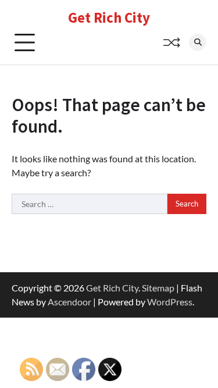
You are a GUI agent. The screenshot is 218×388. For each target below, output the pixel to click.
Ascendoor (69, 301)
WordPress (169, 301)
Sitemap (158, 287)
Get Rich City (109, 17)
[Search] (197, 42)
